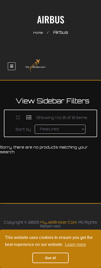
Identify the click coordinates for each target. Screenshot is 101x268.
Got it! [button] (50, 258)
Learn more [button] (75, 244)
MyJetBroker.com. (58, 222)
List (29, 117)
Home (38, 33)
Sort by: (24, 129)
